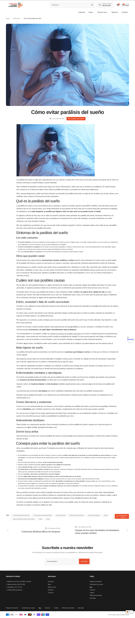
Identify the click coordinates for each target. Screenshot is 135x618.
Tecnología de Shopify (124, 614)
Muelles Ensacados (116, 614)
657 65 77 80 (18, 587)
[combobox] (72, 5)
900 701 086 (21, 584)
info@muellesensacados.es (14, 590)
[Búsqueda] (92, 5)
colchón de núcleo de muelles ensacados (65, 333)
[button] (125, 4)
